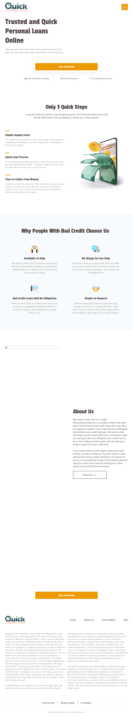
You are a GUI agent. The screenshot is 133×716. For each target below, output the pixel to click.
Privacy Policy (67, 702)
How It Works (108, 620)
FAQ (126, 620)
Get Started (66, 66)
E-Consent (86, 702)
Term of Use (48, 702)
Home (73, 620)
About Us (89, 620)
